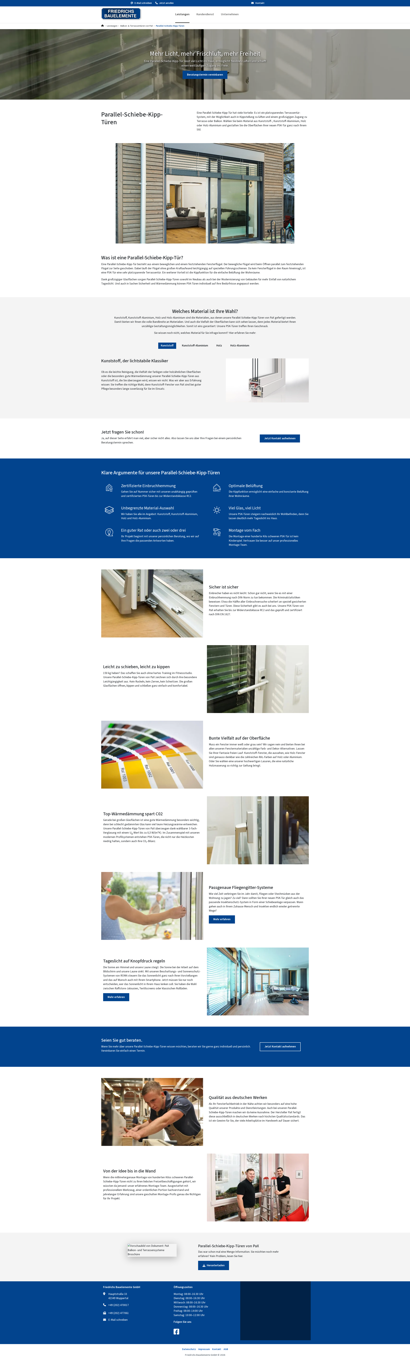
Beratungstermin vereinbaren (205, 75)
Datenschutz (189, 1349)
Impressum (204, 1349)
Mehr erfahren (221, 919)
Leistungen (182, 14)
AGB (226, 1349)
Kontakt (259, 3)
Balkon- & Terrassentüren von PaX (136, 26)
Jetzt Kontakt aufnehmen (279, 438)
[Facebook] (176, 1331)
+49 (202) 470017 (118, 1305)
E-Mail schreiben (118, 1319)
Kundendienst (205, 14)
